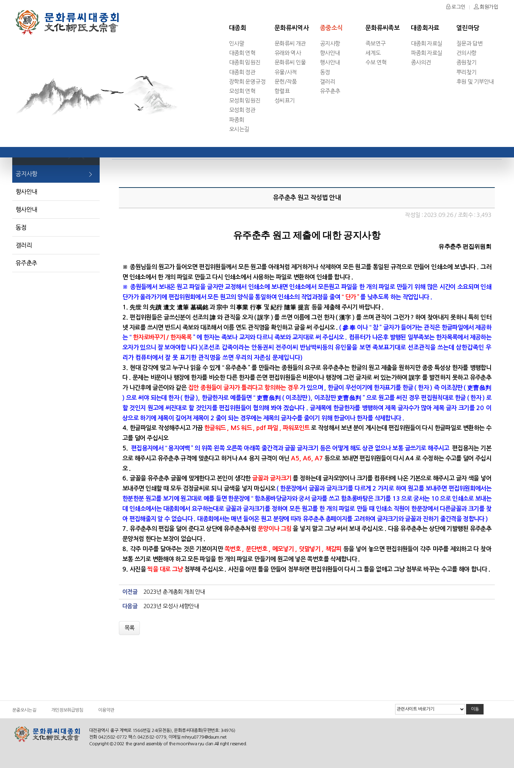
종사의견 (421, 62)
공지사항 (330, 43)
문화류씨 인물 (290, 62)
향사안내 (330, 53)
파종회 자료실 (426, 53)
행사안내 (330, 62)
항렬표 (282, 91)
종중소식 (331, 28)
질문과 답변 (469, 43)
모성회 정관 (242, 110)
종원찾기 (466, 62)
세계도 (372, 53)
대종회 (237, 28)
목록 (129, 627)
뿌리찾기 (466, 72)
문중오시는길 (24, 710)
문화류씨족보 (382, 28)
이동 (475, 709)
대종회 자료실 (426, 43)
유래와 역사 (287, 53)
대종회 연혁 (242, 53)
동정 (325, 72)
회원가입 (488, 7)
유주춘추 (330, 91)
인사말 (236, 43)
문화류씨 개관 (290, 43)
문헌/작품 (285, 81)
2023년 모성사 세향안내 (171, 606)
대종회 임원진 (244, 62)
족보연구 (375, 43)
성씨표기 (284, 100)
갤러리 (327, 81)
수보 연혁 (376, 62)
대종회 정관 (242, 72)
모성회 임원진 (244, 100)
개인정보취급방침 (67, 710)
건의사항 (466, 53)
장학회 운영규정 (247, 81)
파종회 (236, 119)
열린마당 (467, 28)
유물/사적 (285, 72)
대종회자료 (425, 28)
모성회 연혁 (242, 91)
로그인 (457, 7)
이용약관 (106, 710)
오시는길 (239, 129)
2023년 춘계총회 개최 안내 (174, 591)
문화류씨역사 (291, 28)
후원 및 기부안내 (475, 81)
